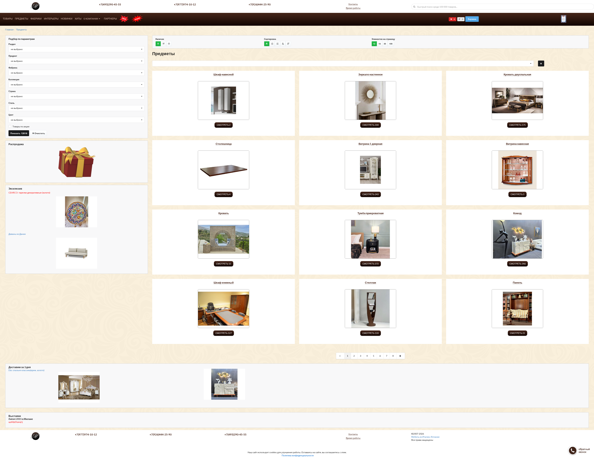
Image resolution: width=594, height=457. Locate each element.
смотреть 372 (370, 263)
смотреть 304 (370, 125)
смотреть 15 (223, 263)
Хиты (78, 18)
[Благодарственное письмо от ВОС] (563, 22)
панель (517, 282)
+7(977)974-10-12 (185, 4)
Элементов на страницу (383, 39)
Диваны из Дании (17, 234)
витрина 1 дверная (370, 143)
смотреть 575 (517, 125)
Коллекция (14, 79)
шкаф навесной (223, 74)
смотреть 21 (517, 333)
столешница (224, 143)
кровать (223, 213)
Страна (12, 91)
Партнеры (110, 18)
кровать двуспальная (517, 74)
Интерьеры (51, 18)
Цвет (11, 115)
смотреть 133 (370, 333)
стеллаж (370, 282)
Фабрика (13, 67)
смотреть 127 (223, 333)
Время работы (353, 8)
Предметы (21, 18)
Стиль (12, 103)
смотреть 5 (517, 194)
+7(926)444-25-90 (260, 4)
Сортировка (270, 39)
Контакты (353, 4)
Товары (8, 18)
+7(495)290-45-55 (110, 4)
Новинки (66, 18)
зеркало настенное (370, 74)
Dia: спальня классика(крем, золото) (26, 370)
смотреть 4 (223, 194)
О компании (91, 19)
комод (517, 213)
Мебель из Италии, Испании (425, 436)
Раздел (12, 44)
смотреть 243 (370, 194)
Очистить (39, 133)
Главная (9, 29)
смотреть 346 (517, 263)
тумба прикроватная (370, 213)
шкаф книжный (224, 282)
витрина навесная (517, 143)
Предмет (13, 56)
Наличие (159, 39)
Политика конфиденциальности (298, 455)
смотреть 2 (223, 125)
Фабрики (36, 18)
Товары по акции (21, 126)
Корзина (472, 18)
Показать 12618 (18, 133)
